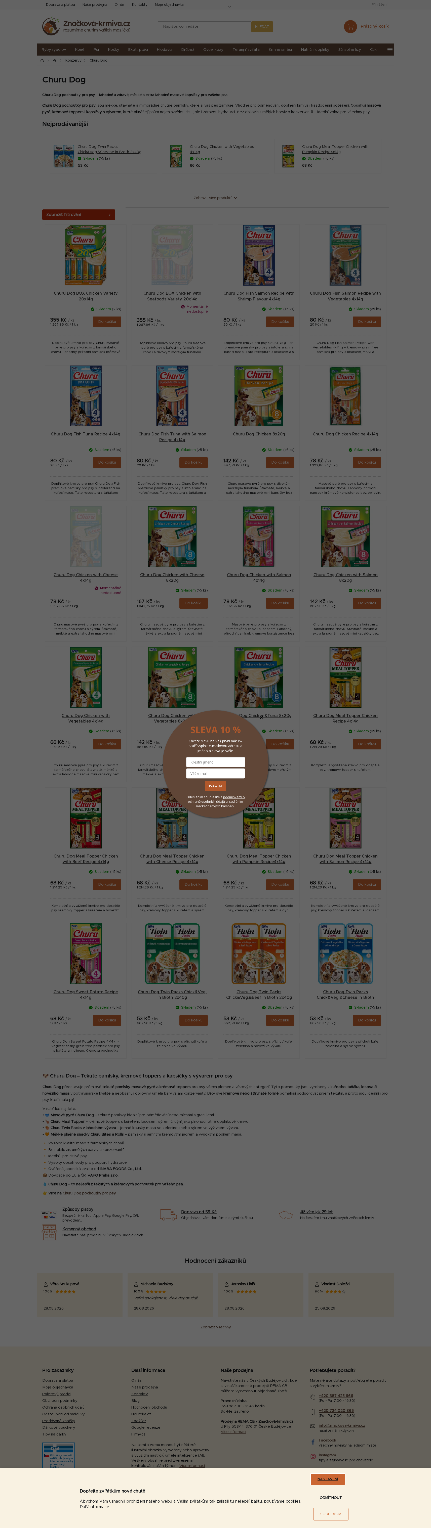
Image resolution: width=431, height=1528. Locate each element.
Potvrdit (215, 786)
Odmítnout (331, 1498)
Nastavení (328, 1479)
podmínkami (233, 796)
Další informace (94, 1507)
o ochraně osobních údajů (216, 798)
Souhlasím (330, 1514)
